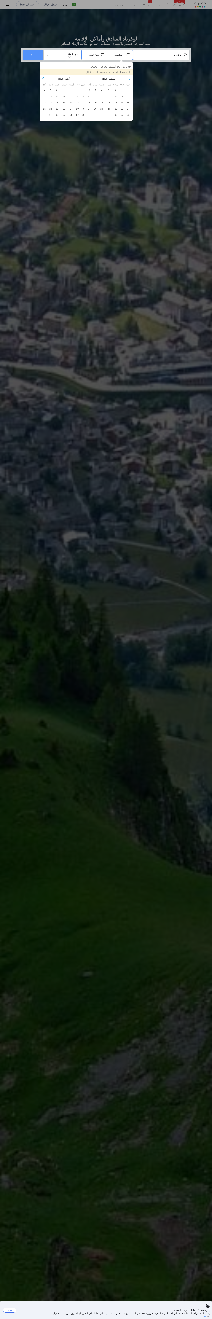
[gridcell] (122, 90)
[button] (129, 78)
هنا (204, 1315)
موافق (9, 1310)
